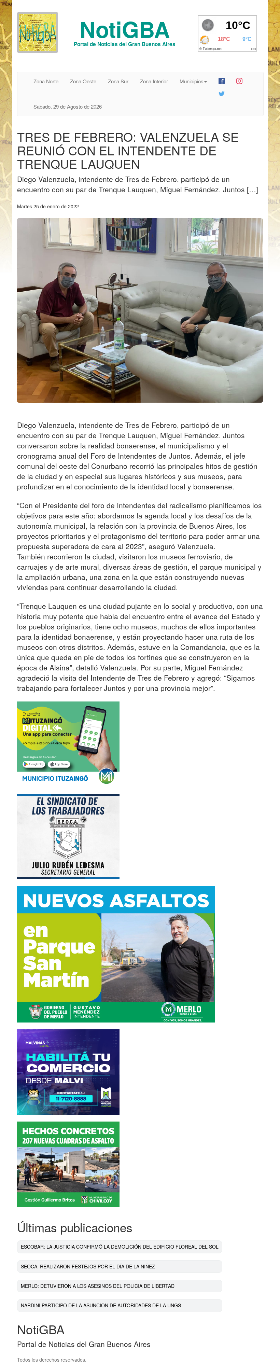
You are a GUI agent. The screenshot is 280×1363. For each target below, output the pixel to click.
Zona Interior (154, 81)
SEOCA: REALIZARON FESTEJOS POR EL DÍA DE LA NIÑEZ (88, 1266)
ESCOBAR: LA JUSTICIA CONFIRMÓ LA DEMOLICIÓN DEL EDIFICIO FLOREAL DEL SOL (120, 1246)
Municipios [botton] (192, 81)
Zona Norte (45, 81)
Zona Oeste (83, 81)
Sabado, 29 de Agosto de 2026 (67, 106)
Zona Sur (118, 81)
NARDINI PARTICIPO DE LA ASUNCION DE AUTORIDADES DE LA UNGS (101, 1305)
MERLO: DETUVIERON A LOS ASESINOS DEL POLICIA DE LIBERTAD (97, 1285)
